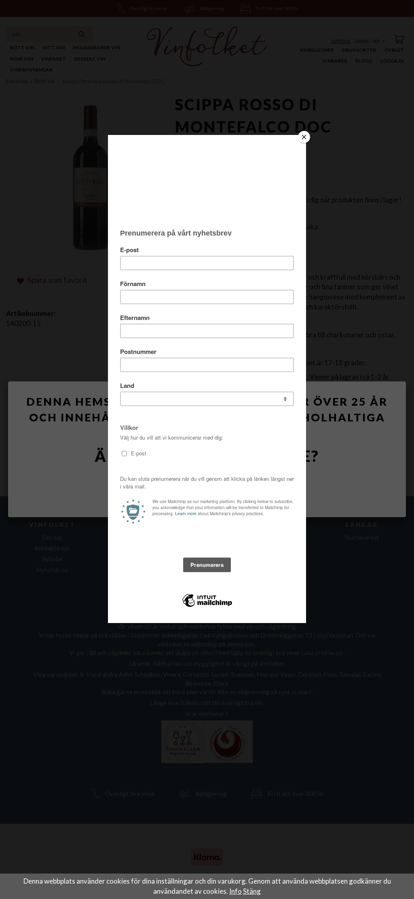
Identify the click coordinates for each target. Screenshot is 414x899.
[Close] (304, 137)
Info (235, 891)
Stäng (252, 891)
